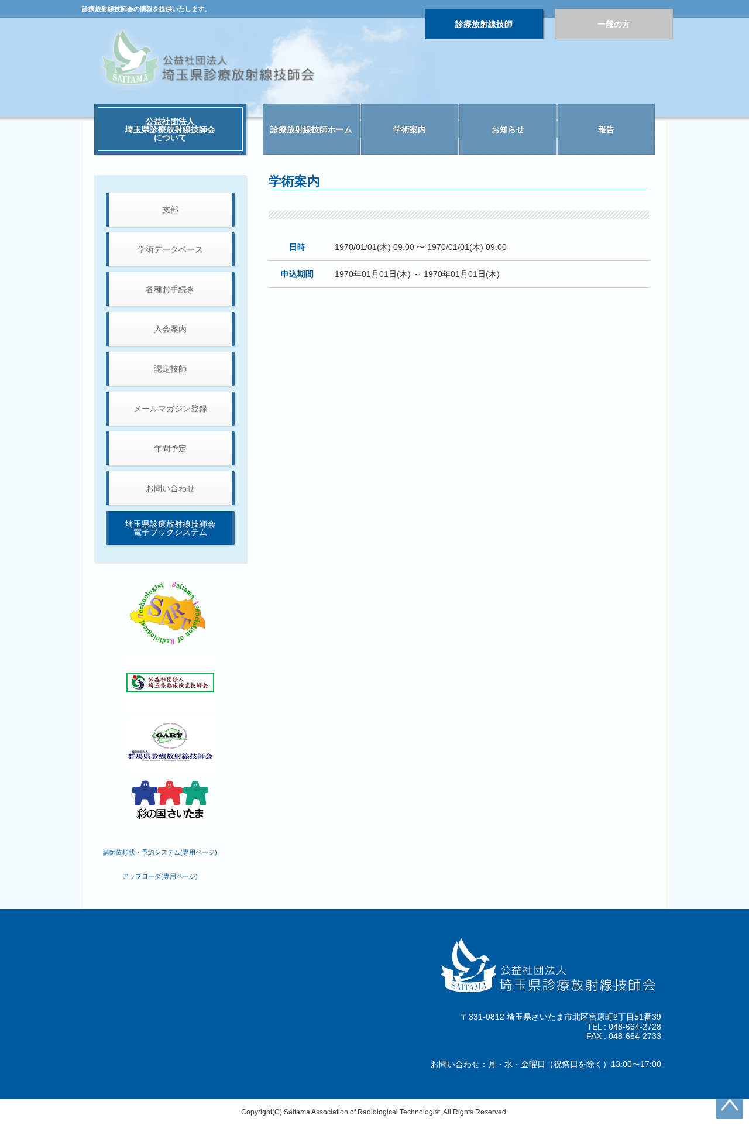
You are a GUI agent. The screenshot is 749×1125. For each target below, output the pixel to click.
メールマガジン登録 (170, 408)
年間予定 (170, 448)
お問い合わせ (170, 488)
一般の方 (613, 24)
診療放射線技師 (484, 24)
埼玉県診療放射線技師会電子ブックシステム (170, 528)
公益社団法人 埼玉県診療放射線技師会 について (170, 129)
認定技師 (170, 368)
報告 (606, 129)
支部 (170, 209)
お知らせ (508, 129)
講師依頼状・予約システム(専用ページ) (160, 852)
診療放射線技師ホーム (311, 129)
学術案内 (409, 129)
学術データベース (170, 249)
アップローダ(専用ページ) (160, 876)
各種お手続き (170, 289)
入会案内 (170, 329)
